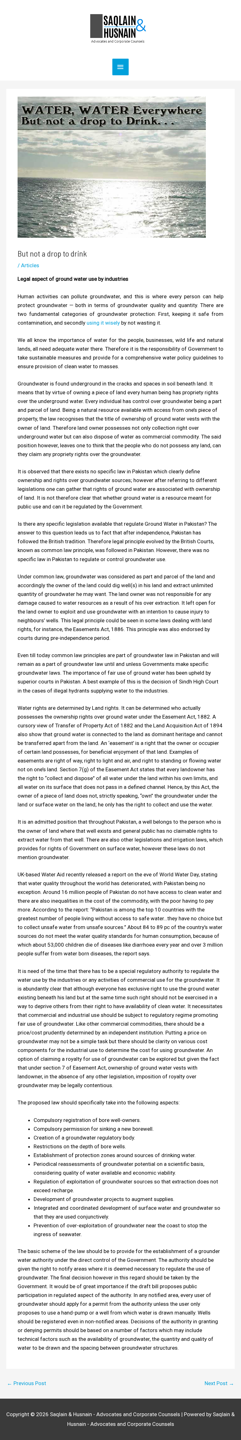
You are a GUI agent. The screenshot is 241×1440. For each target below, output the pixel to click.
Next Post (219, 1383)
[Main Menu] (120, 67)
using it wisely (103, 323)
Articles (30, 265)
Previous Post (26, 1383)
